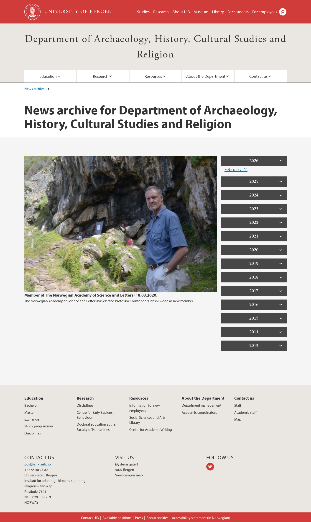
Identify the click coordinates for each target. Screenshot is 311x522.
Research (161, 11)
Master (29, 412)
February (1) (235, 169)
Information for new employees (144, 408)
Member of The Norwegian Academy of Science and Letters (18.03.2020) (91, 295)
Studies (143, 11)
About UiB (181, 11)
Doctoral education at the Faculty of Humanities (96, 427)
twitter (211, 467)
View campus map (129, 475)
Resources (153, 76)
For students (238, 11)
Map (237, 419)
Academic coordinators (199, 412)
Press (139, 517)
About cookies (157, 517)
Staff (237, 405)
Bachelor (31, 405)
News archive (34, 88)
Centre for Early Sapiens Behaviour (94, 415)
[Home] (32, 12)
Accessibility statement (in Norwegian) (201, 517)
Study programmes (38, 426)
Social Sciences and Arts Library (147, 420)
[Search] (283, 11)
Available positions (116, 517)
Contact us (258, 76)
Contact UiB (90, 517)
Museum (201, 11)
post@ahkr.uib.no (37, 464)
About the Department (205, 76)
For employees (264, 11)
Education (48, 76)
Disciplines (32, 433)
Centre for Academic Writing (150, 429)
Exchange (31, 419)
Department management (201, 405)
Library (218, 11)
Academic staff (245, 412)
